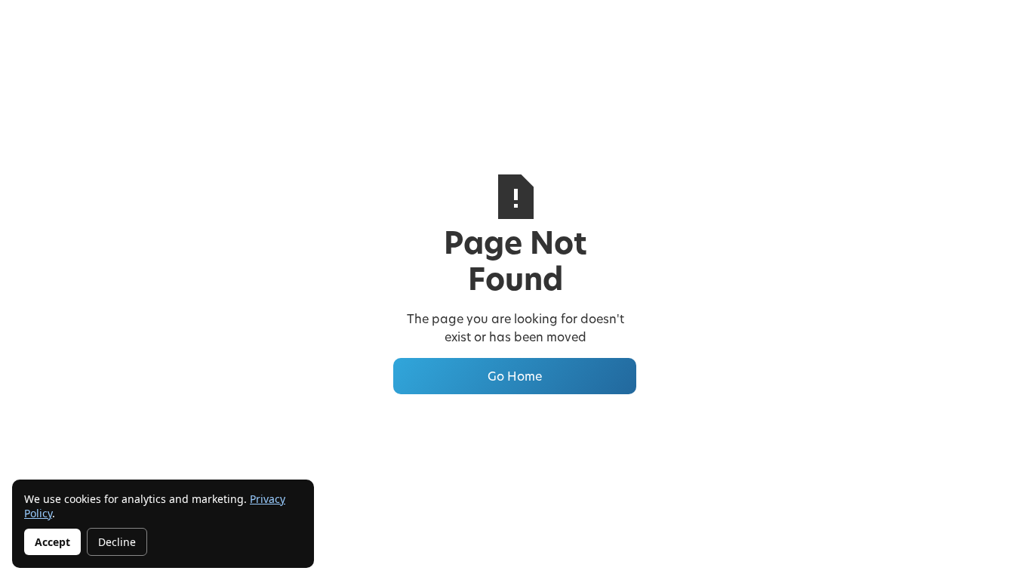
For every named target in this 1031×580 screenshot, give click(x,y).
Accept (52, 542)
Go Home (515, 376)
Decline (117, 542)
